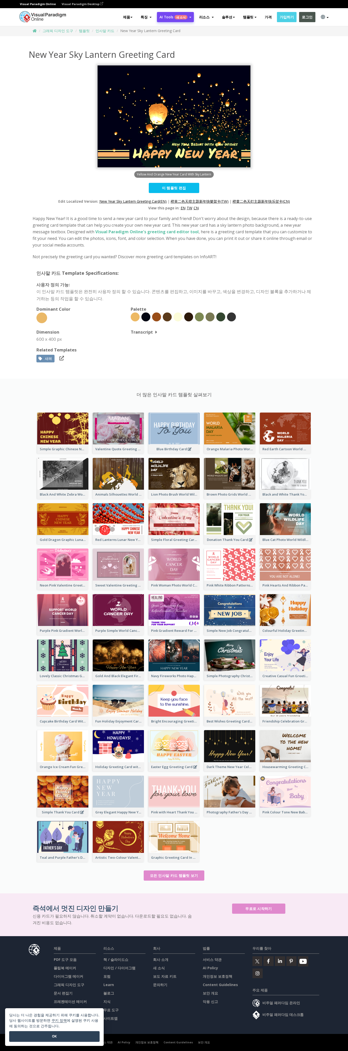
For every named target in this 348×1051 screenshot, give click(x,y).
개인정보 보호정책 (217, 976)
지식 (107, 1001)
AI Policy (210, 967)
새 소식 (159, 967)
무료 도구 (111, 1009)
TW (189, 208)
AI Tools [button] (172, 17)
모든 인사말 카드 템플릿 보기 (174, 875)
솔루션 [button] (227, 17)
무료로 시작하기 (258, 908)
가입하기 (287, 17)
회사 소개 (160, 959)
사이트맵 (110, 1018)
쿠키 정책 (59, 1020)
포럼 (107, 976)
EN (183, 208)
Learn (108, 984)
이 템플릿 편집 (174, 187)
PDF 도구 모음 (65, 959)
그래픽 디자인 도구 (58, 30)
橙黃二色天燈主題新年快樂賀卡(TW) (200, 201)
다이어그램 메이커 (68, 976)
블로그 (108, 993)
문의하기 (160, 984)
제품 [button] (126, 17)
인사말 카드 (105, 30)
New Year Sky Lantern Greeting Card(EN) (133, 201)
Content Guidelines (220, 984)
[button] (146, 17)
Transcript (142, 332)
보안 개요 (210, 993)
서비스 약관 (212, 959)
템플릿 (84, 30)
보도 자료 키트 (165, 976)
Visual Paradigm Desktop (81, 4)
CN (196, 208)
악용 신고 (210, 1001)
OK (54, 1036)
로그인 (307, 17)
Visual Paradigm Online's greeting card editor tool (147, 232)
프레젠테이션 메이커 (70, 1001)
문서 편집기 (63, 993)
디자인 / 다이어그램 (119, 967)
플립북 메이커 (65, 967)
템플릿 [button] (248, 17)
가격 (268, 17)
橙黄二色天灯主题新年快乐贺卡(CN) (261, 201)
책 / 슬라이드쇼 (115, 959)
